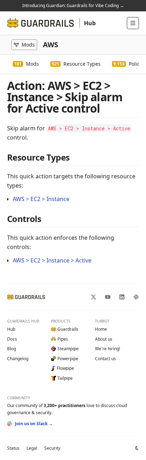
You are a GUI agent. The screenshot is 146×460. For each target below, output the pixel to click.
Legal (32, 448)
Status (13, 448)
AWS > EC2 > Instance (41, 199)
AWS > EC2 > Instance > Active (52, 260)
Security (52, 448)
